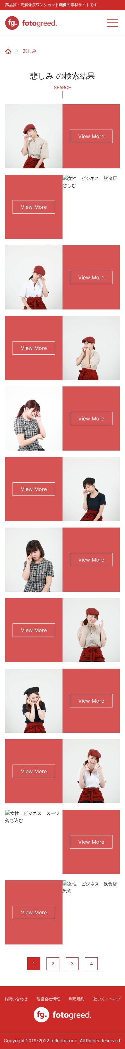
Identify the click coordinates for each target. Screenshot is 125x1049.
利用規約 (76, 998)
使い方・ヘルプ (107, 998)
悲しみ (30, 51)
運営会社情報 (48, 998)
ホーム (10, 46)
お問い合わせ (16, 998)
